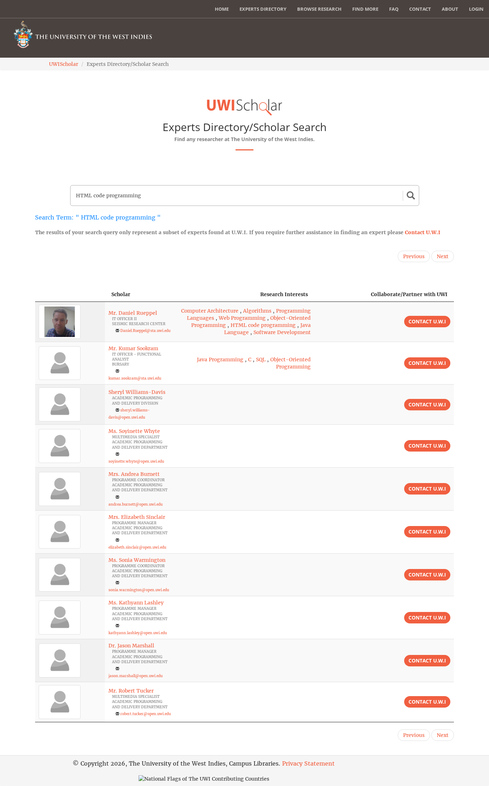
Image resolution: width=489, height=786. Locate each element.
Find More (365, 9)
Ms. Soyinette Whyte (134, 431)
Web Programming (242, 318)
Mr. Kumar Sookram (133, 348)
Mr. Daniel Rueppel (132, 313)
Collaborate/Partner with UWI (409, 294)
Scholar (120, 294)
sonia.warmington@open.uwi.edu (138, 590)
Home (222, 9)
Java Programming (220, 359)
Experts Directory (262, 9)
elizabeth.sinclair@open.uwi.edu (137, 547)
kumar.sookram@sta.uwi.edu (134, 378)
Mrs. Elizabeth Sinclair (136, 517)
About (450, 9)
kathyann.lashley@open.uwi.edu (137, 633)
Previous (414, 256)
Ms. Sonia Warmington (136, 560)
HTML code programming (263, 325)
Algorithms (257, 311)
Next (443, 256)
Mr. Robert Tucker (131, 691)
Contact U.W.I (422, 232)
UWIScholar (63, 64)
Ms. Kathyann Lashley (136, 602)
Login (476, 9)
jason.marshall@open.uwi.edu (135, 676)
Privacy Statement (308, 763)
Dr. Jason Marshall (131, 645)
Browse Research (319, 9)
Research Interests (284, 294)
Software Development (282, 332)
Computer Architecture (209, 311)
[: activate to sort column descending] (70, 294)
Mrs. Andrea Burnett (134, 474)
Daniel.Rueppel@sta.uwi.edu (145, 330)
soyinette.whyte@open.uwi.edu (136, 461)
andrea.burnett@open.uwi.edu (135, 504)
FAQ (393, 9)
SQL (261, 359)
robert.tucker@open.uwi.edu (145, 714)
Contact (420, 9)
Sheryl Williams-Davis (136, 392)
